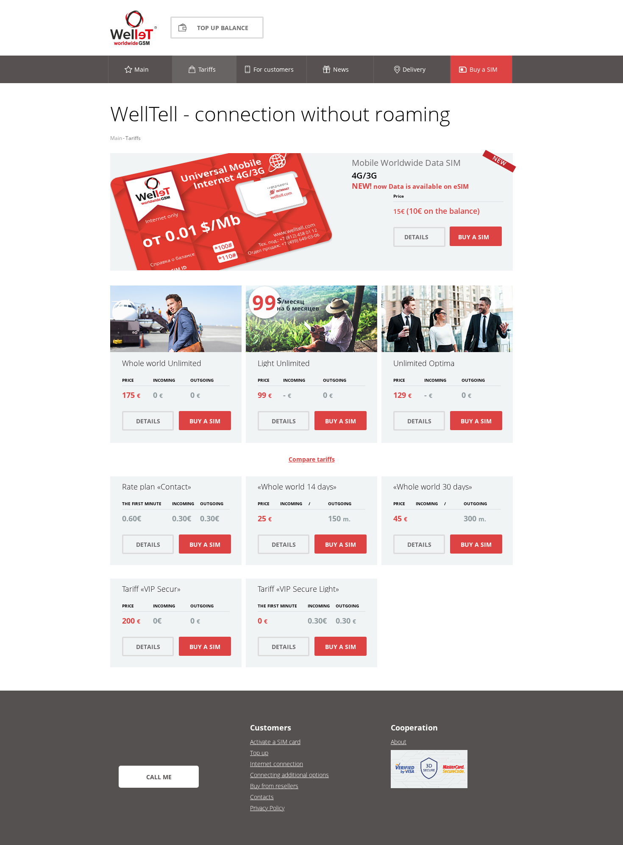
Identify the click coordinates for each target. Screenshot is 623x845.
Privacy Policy (267, 808)
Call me (159, 777)
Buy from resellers (274, 786)
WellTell (133, 27)
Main (116, 138)
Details (148, 421)
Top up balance (222, 28)
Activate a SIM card (275, 742)
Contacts (262, 797)
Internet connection (276, 764)
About (398, 742)
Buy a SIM (204, 421)
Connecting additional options (289, 775)
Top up (259, 753)
